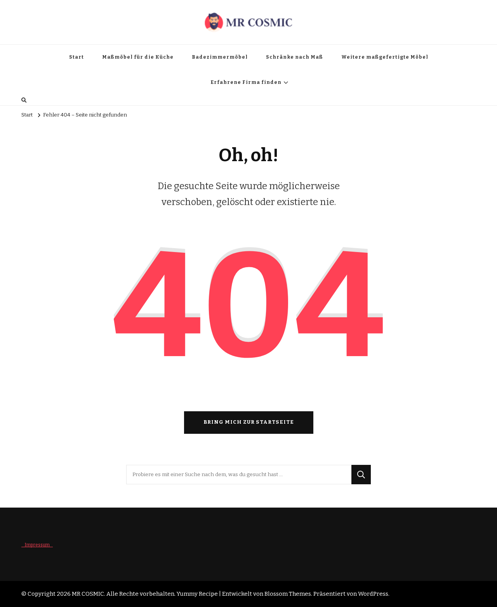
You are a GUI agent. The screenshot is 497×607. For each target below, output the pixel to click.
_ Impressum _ (37, 545)
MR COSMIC (88, 593)
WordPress (373, 593)
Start (76, 57)
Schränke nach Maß (294, 57)
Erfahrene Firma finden (246, 82)
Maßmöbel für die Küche (138, 57)
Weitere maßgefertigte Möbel (384, 57)
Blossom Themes (287, 593)
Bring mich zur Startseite (248, 422)
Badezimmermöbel (220, 57)
